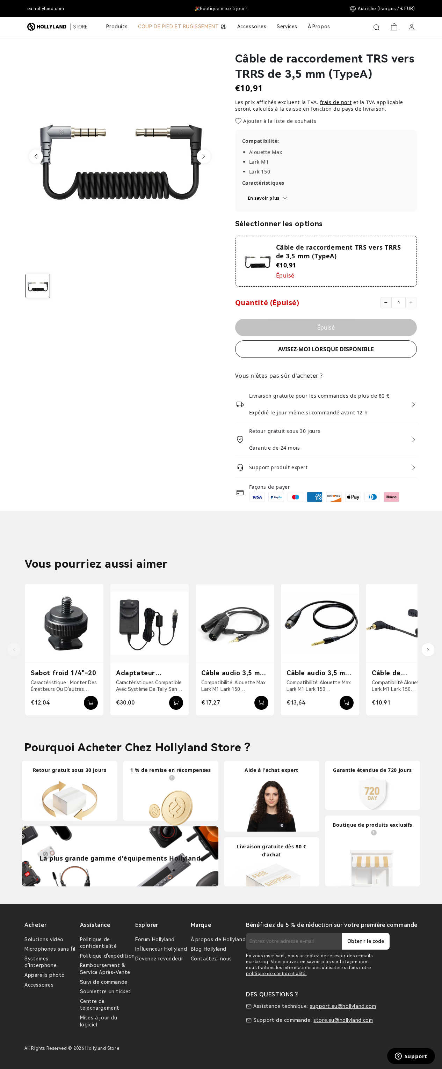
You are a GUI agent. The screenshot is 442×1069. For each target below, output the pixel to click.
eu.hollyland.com (46, 8)
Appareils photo (44, 975)
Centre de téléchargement (99, 1004)
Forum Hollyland (155, 939)
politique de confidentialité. (276, 973)
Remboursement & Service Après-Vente (105, 969)
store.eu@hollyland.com (343, 1020)
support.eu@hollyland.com (343, 1006)
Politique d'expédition (107, 956)
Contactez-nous (211, 958)
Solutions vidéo (44, 939)
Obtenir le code (365, 941)
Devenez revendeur (159, 958)
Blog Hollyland (208, 949)
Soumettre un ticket (105, 991)
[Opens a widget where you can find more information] (411, 1057)
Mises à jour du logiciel (98, 1021)
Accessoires (39, 985)
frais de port (336, 102)
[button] (36, 156)
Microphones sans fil (49, 949)
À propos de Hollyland (218, 939)
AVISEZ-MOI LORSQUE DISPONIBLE (326, 349)
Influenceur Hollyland (161, 949)
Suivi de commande (104, 982)
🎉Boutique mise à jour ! (221, 8)
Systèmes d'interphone (40, 962)
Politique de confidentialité (98, 943)
